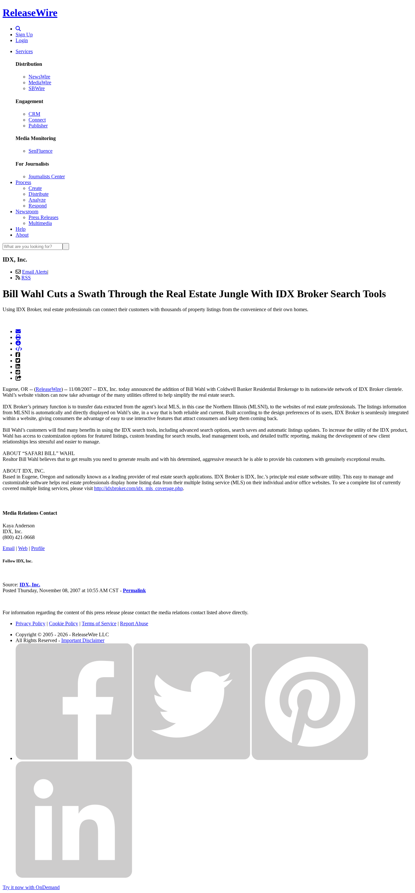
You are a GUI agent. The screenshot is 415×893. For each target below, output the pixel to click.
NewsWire (39, 76)
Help (21, 229)
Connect (37, 120)
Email (9, 548)
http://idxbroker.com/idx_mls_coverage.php (138, 488)
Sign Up (24, 34)
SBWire (37, 88)
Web (23, 548)
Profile (38, 548)
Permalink (134, 590)
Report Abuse (134, 623)
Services (24, 51)
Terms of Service (99, 623)
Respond (38, 205)
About (22, 235)
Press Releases (43, 217)
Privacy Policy (30, 623)
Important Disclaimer (82, 640)
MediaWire (40, 82)
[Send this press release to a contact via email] (18, 331)
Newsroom (27, 211)
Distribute (39, 194)
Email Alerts (34, 272)
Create (35, 188)
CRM (34, 114)
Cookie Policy (63, 623)
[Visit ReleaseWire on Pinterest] (310, 758)
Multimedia (40, 223)
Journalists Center (47, 176)
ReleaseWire (30, 12)
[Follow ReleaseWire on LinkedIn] (74, 876)
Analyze (37, 200)
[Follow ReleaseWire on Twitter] (192, 758)
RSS (26, 277)
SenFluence (41, 151)
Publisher (38, 125)
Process (23, 182)
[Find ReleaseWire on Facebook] (74, 758)
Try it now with (31, 887)
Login (22, 40)
